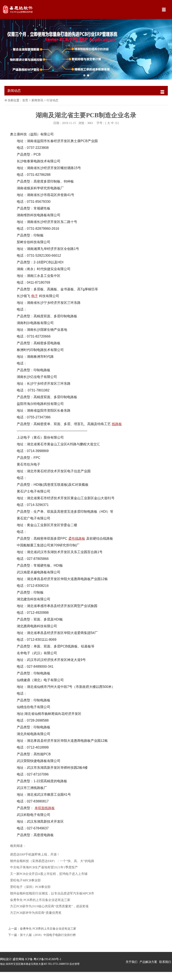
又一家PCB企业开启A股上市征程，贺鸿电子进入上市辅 (48, 874)
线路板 (117, 424)
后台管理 (74, 963)
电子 (34, 296)
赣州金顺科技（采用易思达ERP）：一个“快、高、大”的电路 (52, 861)
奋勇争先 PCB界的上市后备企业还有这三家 (40, 900)
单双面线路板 (45, 808)
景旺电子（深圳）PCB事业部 (30, 887)
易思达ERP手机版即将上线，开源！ (35, 854)
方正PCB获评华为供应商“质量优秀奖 (35, 912)
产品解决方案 (148, 962)
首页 (25, 100)
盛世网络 (18, 959)
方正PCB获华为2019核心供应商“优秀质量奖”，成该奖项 (49, 906)
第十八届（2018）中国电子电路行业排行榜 (48, 935)
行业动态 (52, 100)
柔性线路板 (76, 538)
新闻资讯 (37, 100)
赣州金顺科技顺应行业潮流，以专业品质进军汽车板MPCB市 (52, 893)
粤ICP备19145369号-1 (47, 959)
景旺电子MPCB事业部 (25, 880)
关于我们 (131, 962)
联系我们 (165, 962)
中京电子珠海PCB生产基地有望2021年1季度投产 (44, 867)
